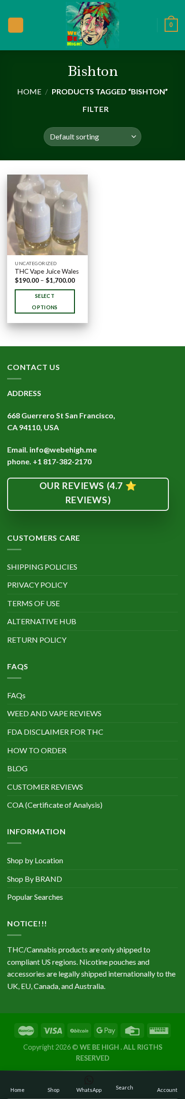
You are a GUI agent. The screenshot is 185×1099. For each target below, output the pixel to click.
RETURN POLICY (36, 639)
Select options (44, 301)
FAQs (16, 695)
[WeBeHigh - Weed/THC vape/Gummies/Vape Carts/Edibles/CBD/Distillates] (93, 25)
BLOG (17, 768)
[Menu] (15, 25)
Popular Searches (35, 896)
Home (29, 91)
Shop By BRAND (34, 878)
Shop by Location (35, 860)
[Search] (146, 25)
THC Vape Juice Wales (47, 271)
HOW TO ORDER (36, 750)
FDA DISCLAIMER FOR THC (55, 731)
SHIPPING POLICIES (42, 566)
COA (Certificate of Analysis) (54, 804)
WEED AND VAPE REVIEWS (54, 713)
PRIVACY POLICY (37, 584)
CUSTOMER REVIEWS (45, 786)
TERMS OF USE (33, 603)
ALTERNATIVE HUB (41, 621)
